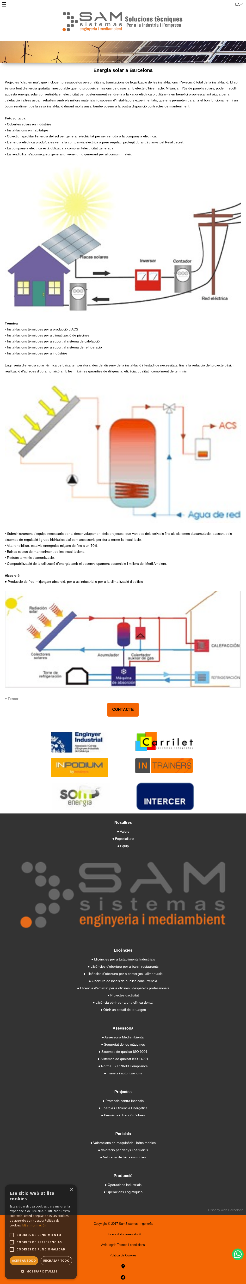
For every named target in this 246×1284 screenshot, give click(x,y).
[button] (41, 1271)
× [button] (71, 1189)
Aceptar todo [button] (24, 1261)
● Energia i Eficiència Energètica (123, 1108)
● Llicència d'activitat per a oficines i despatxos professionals (123, 988)
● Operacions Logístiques (123, 1192)
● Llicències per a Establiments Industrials (123, 959)
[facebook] (123, 1277)
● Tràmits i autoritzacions (123, 1073)
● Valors (123, 831)
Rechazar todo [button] (56, 1261)
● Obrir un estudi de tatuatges (123, 1010)
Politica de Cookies (123, 1255)
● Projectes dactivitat (123, 995)
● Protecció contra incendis (123, 1101)
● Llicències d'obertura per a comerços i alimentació (123, 974)
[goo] (123, 1266)
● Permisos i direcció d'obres (123, 1115)
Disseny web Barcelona (226, 1210)
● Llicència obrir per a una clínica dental (123, 1002)
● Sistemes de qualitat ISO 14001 (123, 1059)
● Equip (123, 846)
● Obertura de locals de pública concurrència (123, 981)
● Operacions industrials (123, 1185)
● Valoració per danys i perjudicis (123, 1150)
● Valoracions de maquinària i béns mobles (123, 1143)
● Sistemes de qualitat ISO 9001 (123, 1052)
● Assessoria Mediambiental (123, 1037)
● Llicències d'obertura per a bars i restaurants (123, 966)
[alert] (41, 1231)
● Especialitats (123, 839)
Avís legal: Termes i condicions (123, 1245)
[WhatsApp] (238, 1254)
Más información (34, 1225)
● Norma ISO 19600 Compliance (123, 1066)
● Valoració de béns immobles (123, 1157)
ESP (239, 4)
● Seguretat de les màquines (123, 1044)
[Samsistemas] (123, 24)
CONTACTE (123, 709)
